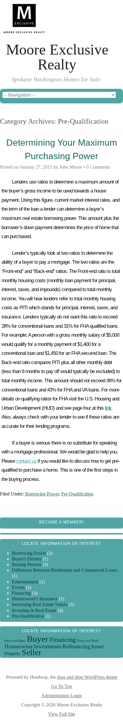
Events (18, 587)
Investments (47, 646)
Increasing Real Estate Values (39, 604)
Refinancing (76, 646)
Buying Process (26, 564)
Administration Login (61, 695)
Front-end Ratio (88, 640)
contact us (26, 461)
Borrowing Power (42, 493)
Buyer (37, 639)
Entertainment (25, 581)
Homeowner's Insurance (35, 598)
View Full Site (61, 714)
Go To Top (61, 686)
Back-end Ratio (15, 640)
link (108, 408)
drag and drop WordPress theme (87, 677)
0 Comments (98, 167)
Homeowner (18, 646)
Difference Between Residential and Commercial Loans (64, 570)
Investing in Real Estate (34, 610)
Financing (21, 593)
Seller (31, 652)
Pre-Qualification (77, 493)
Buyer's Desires (26, 558)
